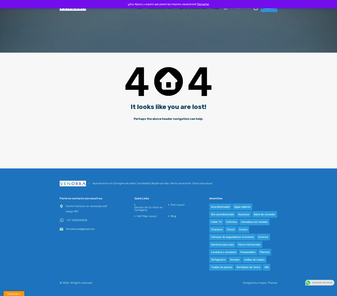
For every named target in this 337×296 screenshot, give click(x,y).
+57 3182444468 (77, 220)
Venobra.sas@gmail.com (80, 229)
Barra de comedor (264, 214)
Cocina (243, 229)
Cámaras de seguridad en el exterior (232, 237)
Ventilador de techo (248, 267)
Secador (235, 259)
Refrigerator (218, 259)
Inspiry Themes (268, 282)
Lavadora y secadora (223, 252)
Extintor (263, 237)
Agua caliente (242, 206)
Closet (231, 229)
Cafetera (231, 222)
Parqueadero (248, 252)
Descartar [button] (203, 4)
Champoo (217, 229)
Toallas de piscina (221, 267)
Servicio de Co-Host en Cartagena (148, 208)
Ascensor (244, 214)
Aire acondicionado (222, 214)
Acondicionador (220, 206)
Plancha (264, 252)
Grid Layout (178, 205)
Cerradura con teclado (254, 222)
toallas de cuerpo (254, 259)
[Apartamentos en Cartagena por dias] (73, 9)
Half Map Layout (147, 216)
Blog (173, 216)
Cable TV (216, 222)
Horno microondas (249, 244)
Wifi (267, 267)
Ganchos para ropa (222, 244)
